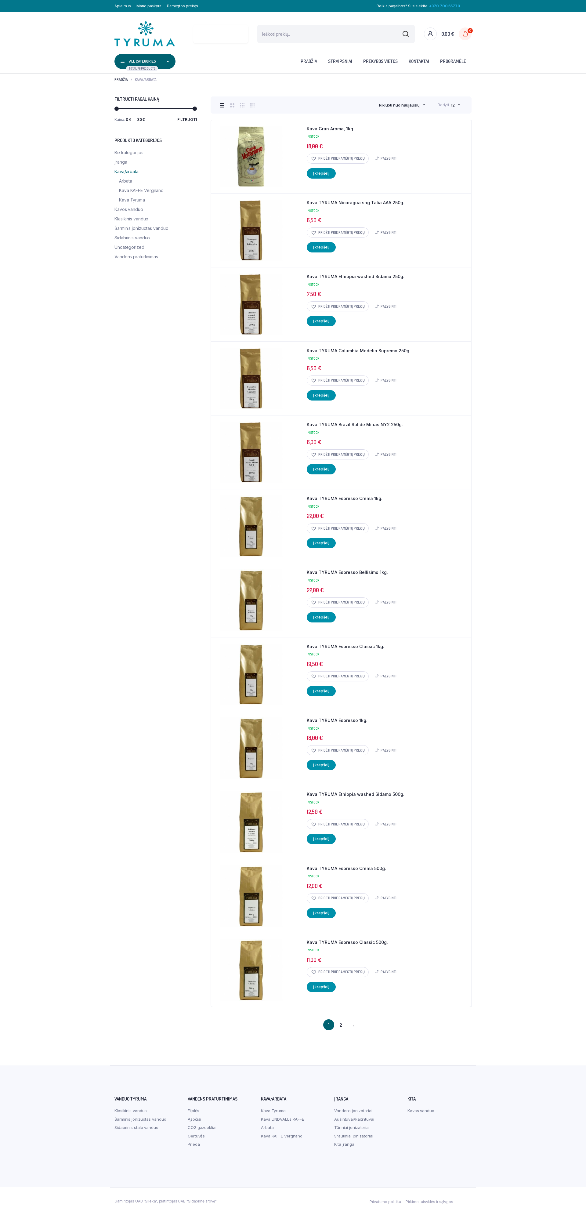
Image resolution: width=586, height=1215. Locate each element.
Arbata (125, 180)
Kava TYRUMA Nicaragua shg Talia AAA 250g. (355, 202)
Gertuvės (196, 1135)
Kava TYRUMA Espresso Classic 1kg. (345, 646)
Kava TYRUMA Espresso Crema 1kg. (344, 498)
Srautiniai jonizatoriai (353, 1135)
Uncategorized (129, 247)
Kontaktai (419, 61)
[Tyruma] (144, 33)
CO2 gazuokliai (202, 1127)
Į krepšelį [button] (321, 173)
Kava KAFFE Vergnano (141, 190)
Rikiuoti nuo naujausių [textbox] (399, 105)
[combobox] (402, 105)
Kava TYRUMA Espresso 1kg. (337, 720)
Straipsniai (340, 61)
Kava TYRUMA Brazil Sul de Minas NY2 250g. (355, 424)
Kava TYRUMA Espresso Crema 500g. (346, 868)
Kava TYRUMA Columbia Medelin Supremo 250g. (359, 350)
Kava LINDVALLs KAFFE (282, 1119)
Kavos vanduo (128, 209)
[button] (338, 159)
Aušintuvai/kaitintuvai (354, 1119)
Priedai (194, 1144)
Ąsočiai (194, 1119)
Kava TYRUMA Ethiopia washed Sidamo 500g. (355, 794)
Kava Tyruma (132, 199)
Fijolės (193, 1110)
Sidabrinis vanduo (132, 237)
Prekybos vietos (380, 61)
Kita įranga (344, 1144)
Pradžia (309, 61)
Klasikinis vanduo (131, 218)
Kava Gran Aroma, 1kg (330, 128)
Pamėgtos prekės (182, 6)
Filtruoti (187, 119)
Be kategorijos (128, 152)
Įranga (120, 162)
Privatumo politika (385, 1201)
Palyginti (388, 158)
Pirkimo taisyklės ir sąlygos (429, 1201)
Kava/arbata (126, 171)
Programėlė (453, 61)
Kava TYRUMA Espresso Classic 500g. (347, 942)
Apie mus (122, 6)
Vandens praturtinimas (136, 256)
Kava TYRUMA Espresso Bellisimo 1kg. (347, 572)
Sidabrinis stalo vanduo (136, 1127)
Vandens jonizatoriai (353, 1110)
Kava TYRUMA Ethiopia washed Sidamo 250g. (355, 276)
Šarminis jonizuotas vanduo (141, 228)
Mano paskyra (148, 6)
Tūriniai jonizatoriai (352, 1127)
